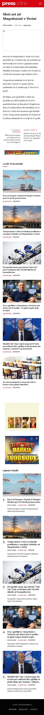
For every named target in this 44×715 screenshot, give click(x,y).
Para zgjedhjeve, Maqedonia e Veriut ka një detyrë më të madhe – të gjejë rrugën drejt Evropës (21, 308)
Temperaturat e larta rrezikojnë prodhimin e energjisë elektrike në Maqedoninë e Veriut (22, 232)
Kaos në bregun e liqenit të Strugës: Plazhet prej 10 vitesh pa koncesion (22, 196)
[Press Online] (15, 3)
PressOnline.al (26, 705)
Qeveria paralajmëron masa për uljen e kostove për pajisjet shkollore (19, 383)
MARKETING (23, 709)
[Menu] (40, 3)
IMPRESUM (12, 709)
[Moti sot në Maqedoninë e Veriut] (22, 40)
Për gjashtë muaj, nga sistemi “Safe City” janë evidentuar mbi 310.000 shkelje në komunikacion (20, 269)
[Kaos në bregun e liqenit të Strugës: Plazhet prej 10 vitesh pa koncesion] (22, 181)
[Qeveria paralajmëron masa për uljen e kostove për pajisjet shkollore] (22, 367)
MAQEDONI (27, 25)
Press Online (7, 25)
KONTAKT (33, 709)
